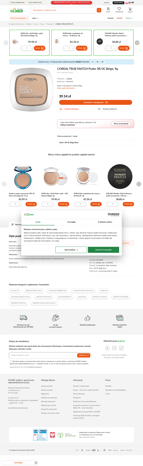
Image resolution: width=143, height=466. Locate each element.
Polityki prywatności (35, 367)
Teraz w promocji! (121, 124)
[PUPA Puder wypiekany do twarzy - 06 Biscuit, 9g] (58, 41)
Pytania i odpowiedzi (81, 386)
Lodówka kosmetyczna (20, 297)
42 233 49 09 (13, 398)
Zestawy (120, 18)
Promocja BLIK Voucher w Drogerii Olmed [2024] (86, 417)
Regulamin (45, 394)
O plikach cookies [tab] (105, 222)
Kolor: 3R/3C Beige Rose (69, 142)
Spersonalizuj (70, 250)
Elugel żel (15, 290)
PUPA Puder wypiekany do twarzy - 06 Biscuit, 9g (73, 34)
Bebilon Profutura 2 (34, 290)
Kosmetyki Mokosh (120, 297)
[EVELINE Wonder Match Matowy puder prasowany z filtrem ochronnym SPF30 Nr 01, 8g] (100, 41)
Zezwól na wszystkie (103, 250)
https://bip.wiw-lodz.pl (86, 437)
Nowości (111, 18)
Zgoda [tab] (38, 222)
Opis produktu (21, 224)
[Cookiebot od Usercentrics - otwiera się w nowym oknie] (109, 214)
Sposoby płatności (48, 401)
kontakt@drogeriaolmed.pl (18, 408)
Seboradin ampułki (18, 303)
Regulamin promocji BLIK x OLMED (86, 412)
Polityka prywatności (49, 398)
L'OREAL (69, 79)
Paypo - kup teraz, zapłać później (85, 390)
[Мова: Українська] (132, 3)
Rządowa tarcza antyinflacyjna (84, 401)
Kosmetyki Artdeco (44, 297)
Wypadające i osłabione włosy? (45, 10)
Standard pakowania (49, 409)
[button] (137, 42)
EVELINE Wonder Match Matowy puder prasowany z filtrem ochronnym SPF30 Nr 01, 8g (116, 35)
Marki (34, 18)
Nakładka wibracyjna (57, 290)
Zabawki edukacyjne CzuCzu (44, 303)
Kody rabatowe (79, 394)
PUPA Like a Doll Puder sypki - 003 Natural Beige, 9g (32, 34)
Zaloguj (106, 2)
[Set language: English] (129, 3)
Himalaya (104, 290)
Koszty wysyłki (47, 390)
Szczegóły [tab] (71, 222)
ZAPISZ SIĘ (82, 355)
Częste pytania (46, 386)
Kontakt (108, 386)
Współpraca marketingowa (115, 390)
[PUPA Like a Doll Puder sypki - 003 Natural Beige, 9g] (16, 41)
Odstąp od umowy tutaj (50, 413)
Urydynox (82, 297)
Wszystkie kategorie (18, 18)
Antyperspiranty (65, 297)
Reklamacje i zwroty (48, 405)
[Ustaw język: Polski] (126, 3)
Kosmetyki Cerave (100, 297)
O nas (107, 394)
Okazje (128, 18)
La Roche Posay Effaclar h (83, 290)
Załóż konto (118, 2)
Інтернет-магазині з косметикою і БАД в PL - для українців (86, 407)
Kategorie (77, 398)
